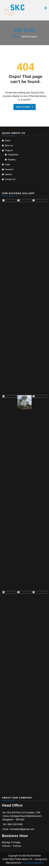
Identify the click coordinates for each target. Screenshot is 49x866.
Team (7, 164)
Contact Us (10, 179)
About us (9, 145)
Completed (13, 154)
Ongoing (11, 159)
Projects (9, 150)
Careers (8, 174)
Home (7, 140)
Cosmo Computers (33, 862)
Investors (9, 169)
